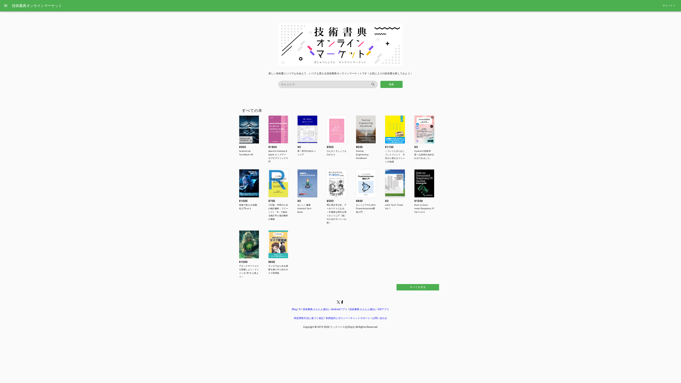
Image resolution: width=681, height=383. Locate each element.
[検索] (373, 84)
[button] (249, 129)
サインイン (669, 5)
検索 (391, 84)
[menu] (5, 5)
